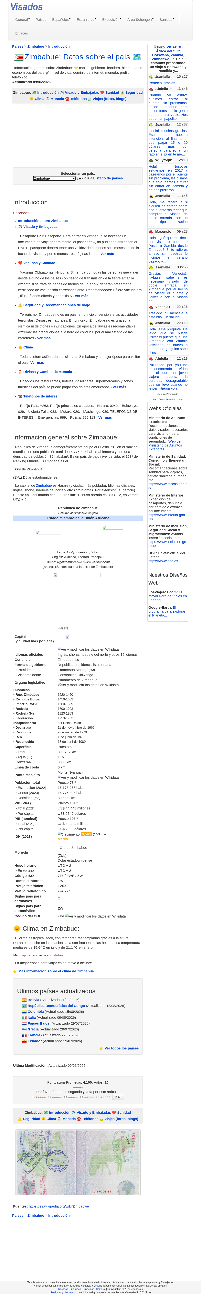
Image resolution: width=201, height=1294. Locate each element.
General (21, 20)
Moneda (57, 99)
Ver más (107, 254)
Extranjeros (85, 20)
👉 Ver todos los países (119, 1048)
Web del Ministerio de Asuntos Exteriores (165, 445)
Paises (41, 20)
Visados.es (55, 1292)
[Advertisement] (78, 136)
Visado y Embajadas (82, 93)
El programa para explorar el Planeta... (166, 611)
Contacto (101, 1289)
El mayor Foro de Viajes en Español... (167, 596)
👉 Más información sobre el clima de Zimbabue (53, 971)
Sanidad (166, 20)
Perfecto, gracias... (163, 83)
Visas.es (68, 1292)
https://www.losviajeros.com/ (168, 399)
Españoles (60, 20)
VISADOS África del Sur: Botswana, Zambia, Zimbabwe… (168, 53)
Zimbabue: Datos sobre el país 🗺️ (83, 57)
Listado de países (108, 178)
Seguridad (134, 93)
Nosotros (63, 1289)
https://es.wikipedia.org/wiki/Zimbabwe (59, 1206)
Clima (39, 99)
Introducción (48, 93)
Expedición (111, 20)
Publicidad (75, 1289)
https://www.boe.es (163, 561)
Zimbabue (44, 485)
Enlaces (21, 33)
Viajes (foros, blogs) (109, 99)
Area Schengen (139, 20)
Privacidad (88, 1289)
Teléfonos (78, 99)
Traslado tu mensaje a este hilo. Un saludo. (168, 315)
